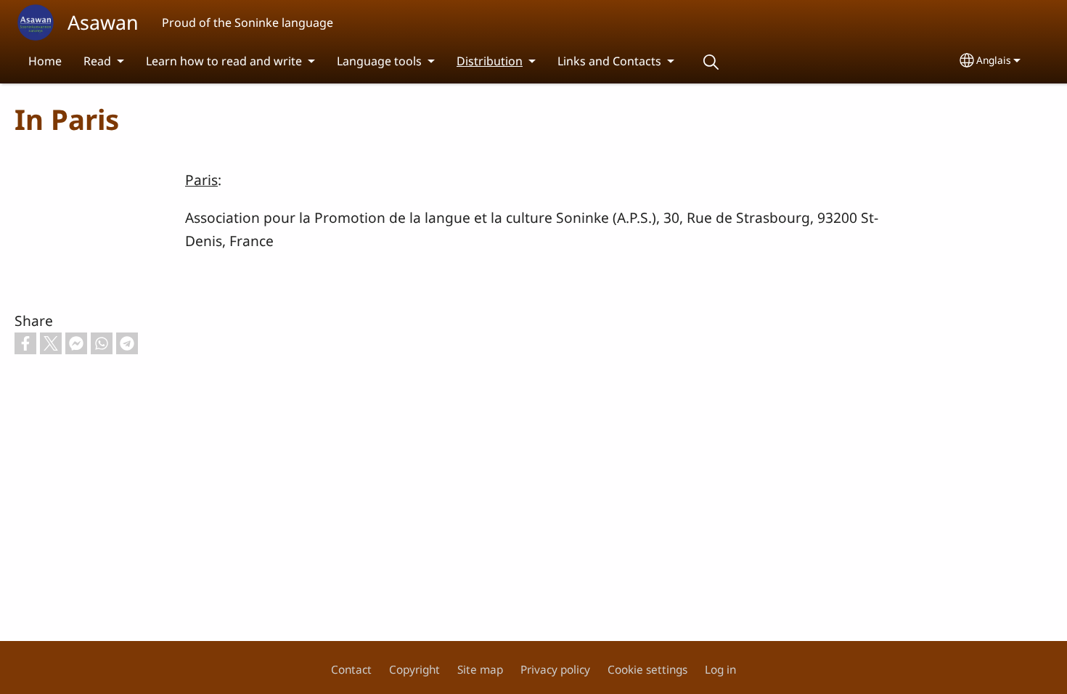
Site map (480, 669)
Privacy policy (555, 669)
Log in (720, 669)
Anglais (993, 60)
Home (45, 61)
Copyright (414, 669)
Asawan (103, 22)
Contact (351, 669)
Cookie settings (647, 669)
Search (710, 62)
